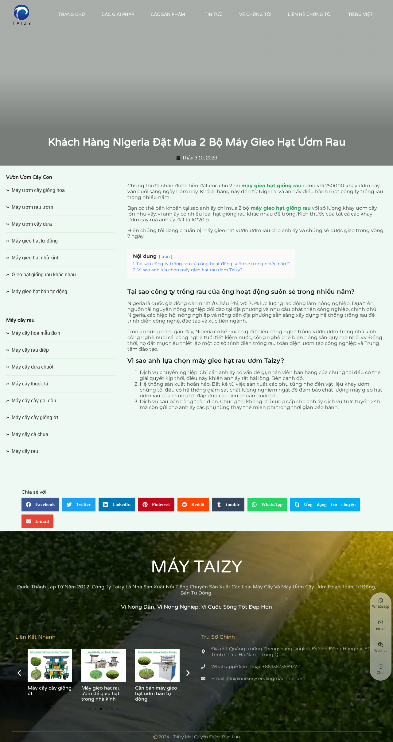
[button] (40, 504)
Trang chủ (71, 14)
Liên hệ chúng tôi (310, 14)
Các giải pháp (118, 14)
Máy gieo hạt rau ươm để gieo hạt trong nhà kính (101, 693)
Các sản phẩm (168, 14)
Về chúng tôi (255, 14)
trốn (165, 256)
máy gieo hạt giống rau (271, 186)
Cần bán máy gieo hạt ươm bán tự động (156, 693)
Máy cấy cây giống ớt (50, 691)
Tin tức (214, 14)
